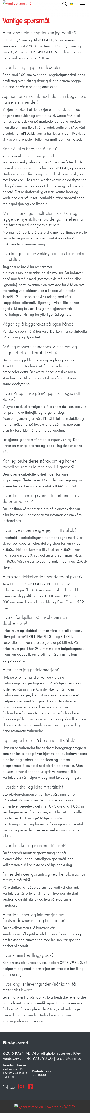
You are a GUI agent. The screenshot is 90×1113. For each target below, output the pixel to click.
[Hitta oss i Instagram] (21, 1086)
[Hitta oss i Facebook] (30, 1086)
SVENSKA (71, 4)
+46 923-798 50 (39, 1058)
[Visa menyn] (84, 4)
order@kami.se (69, 1058)
